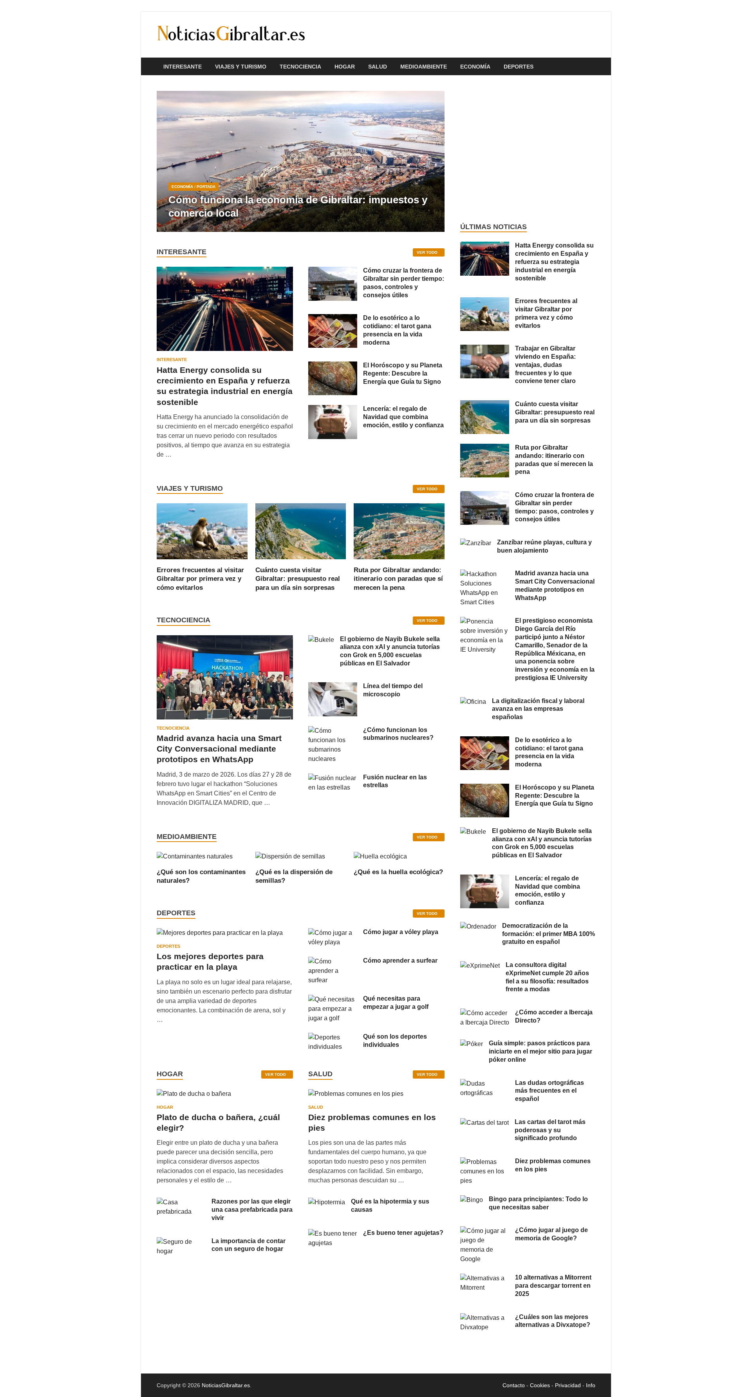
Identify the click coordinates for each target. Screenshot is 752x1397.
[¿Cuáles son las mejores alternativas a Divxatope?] (484, 1317)
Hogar (344, 66)
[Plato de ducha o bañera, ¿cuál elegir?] (194, 1096)
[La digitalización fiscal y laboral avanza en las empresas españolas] (473, 701)
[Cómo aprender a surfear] (332, 961)
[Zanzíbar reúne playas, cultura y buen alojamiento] (475, 543)
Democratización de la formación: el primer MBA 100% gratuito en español (548, 933)
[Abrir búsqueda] (591, 67)
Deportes (518, 66)
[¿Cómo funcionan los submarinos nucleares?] (332, 730)
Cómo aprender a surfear (400, 960)
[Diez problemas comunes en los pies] (355, 1096)
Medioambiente (423, 66)
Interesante (182, 66)
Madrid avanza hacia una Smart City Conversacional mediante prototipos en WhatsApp (219, 749)
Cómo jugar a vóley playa (400, 932)
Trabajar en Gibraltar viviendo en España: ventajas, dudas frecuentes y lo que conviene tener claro (545, 364)
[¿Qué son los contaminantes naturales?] (195, 856)
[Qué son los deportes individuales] (332, 1037)
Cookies (540, 1385)
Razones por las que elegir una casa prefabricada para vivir (252, 1209)
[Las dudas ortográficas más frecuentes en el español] (484, 1083)
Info (590, 1385)
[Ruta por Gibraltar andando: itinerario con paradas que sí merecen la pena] (399, 531)
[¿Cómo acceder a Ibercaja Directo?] (484, 1013)
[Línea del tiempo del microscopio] (332, 686)
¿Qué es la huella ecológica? (398, 872)
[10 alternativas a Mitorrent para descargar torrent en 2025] (484, 1278)
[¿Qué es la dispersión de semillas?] (290, 856)
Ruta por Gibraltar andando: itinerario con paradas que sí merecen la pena (398, 578)
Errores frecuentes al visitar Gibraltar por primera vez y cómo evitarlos (200, 578)
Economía (475, 66)
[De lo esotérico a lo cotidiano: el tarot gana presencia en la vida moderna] (332, 318)
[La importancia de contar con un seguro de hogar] (181, 1241)
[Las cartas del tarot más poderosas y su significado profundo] (484, 1122)
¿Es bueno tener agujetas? (403, 1232)
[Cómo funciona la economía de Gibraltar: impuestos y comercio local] (301, 161)
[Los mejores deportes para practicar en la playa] (220, 932)
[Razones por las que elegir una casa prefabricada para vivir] (181, 1202)
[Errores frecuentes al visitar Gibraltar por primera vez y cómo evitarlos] (202, 531)
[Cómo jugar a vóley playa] (332, 932)
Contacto (514, 1385)
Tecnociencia (300, 66)
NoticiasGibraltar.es (226, 1385)
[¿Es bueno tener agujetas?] (332, 1233)
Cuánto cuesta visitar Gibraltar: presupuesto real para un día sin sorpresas (297, 578)
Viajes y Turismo (240, 66)
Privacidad (568, 1385)
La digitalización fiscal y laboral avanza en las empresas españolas (538, 709)
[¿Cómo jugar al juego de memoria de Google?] (484, 1230)
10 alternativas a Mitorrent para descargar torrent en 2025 (553, 1285)
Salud (377, 66)
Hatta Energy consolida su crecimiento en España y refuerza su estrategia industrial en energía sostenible (554, 261)
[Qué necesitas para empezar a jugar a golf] (332, 999)
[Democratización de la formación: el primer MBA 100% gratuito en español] (478, 926)
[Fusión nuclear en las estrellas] (332, 778)
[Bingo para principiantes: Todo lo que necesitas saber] (471, 1199)
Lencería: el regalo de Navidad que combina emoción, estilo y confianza (403, 416)
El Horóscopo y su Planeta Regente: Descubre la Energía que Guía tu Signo (402, 373)
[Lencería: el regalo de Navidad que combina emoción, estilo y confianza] (332, 409)
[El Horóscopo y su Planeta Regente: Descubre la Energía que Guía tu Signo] (332, 366)
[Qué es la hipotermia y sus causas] (326, 1202)
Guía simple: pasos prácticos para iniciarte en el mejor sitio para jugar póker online (540, 1051)
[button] (432, 161)
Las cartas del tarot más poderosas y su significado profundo (550, 1130)
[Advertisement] (527, 149)
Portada (206, 186)
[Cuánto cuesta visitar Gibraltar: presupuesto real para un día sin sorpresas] (300, 531)
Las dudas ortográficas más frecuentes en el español (549, 1090)
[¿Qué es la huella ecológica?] (380, 856)
